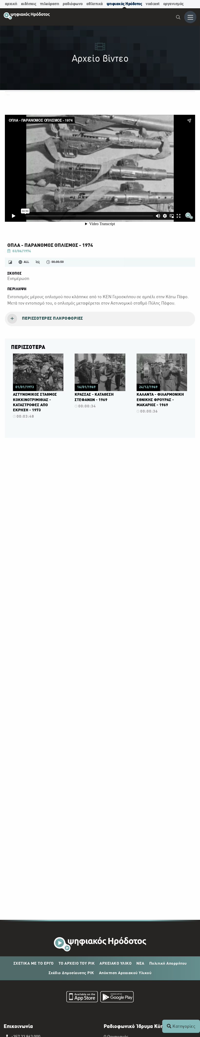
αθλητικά (94, 4)
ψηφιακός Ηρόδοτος (124, 4)
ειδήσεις (28, 4)
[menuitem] (178, 18)
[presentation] (100, 319)
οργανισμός (173, 4)
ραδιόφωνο (73, 4)
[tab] (100, 319)
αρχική (11, 4)
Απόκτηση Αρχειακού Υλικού (125, 973)
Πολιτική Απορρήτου (168, 963)
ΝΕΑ (140, 963)
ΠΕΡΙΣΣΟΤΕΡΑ (28, 347)
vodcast (153, 4)
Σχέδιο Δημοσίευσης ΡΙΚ (71, 973)
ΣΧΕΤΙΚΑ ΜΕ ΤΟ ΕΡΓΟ (33, 963)
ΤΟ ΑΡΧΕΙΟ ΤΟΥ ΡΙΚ (77, 963)
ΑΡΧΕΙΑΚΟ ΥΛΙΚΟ (115, 963)
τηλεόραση (49, 4)
